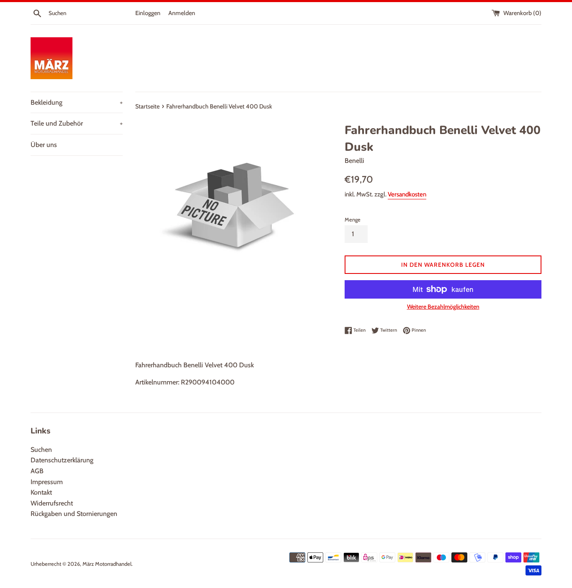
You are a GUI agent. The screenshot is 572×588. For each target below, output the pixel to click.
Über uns (44, 145)
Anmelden (181, 13)
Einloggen (147, 13)
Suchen (41, 450)
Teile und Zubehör (77, 123)
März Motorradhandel (106, 564)
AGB (37, 471)
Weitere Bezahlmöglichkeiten (443, 306)
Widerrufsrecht (52, 503)
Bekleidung (77, 102)
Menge (353, 220)
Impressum (47, 482)
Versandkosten (407, 194)
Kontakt (41, 492)
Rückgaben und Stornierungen (74, 514)
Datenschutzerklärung (62, 460)
